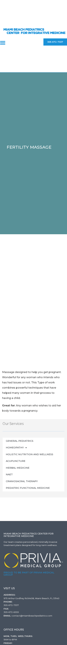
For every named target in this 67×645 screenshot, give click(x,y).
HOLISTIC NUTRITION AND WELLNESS (29, 454)
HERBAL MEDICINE (17, 467)
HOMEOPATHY (15, 447)
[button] (2, 42)
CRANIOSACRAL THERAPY (22, 481)
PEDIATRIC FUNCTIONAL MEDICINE (28, 487)
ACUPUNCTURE (15, 461)
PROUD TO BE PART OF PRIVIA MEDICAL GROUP (29, 573)
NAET (9, 474)
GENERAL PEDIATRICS (19, 440)
